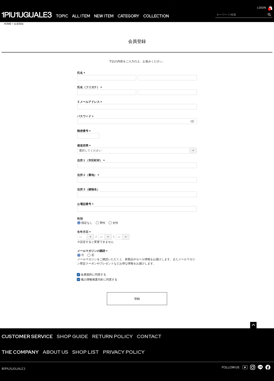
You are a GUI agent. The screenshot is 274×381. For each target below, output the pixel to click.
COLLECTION (156, 16)
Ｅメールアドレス (90, 101)
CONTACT (149, 336)
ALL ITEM (81, 16)
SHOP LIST (85, 352)
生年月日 (84, 231)
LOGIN (261, 7)
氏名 (81, 72)
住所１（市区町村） (91, 160)
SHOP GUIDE (72, 336)
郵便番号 (84, 130)
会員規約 (86, 274)
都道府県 (84, 145)
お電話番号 (86, 204)
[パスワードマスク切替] (193, 121)
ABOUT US (55, 352)
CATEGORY (128, 16)
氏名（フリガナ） (90, 87)
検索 (269, 15)
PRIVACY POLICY (124, 352)
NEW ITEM (104, 16)
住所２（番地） (88, 174)
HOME (7, 23)
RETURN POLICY (112, 336)
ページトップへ (253, 325)
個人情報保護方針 (92, 279)
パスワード (86, 116)
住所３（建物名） (88, 189)
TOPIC (62, 16)
